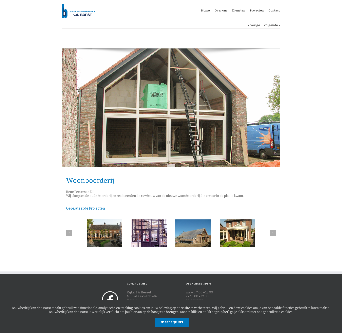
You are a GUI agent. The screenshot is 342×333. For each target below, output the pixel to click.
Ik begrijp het (172, 322)
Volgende (271, 25)
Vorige (255, 25)
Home (205, 10)
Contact (274, 10)
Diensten (238, 10)
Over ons (221, 10)
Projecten (257, 10)
